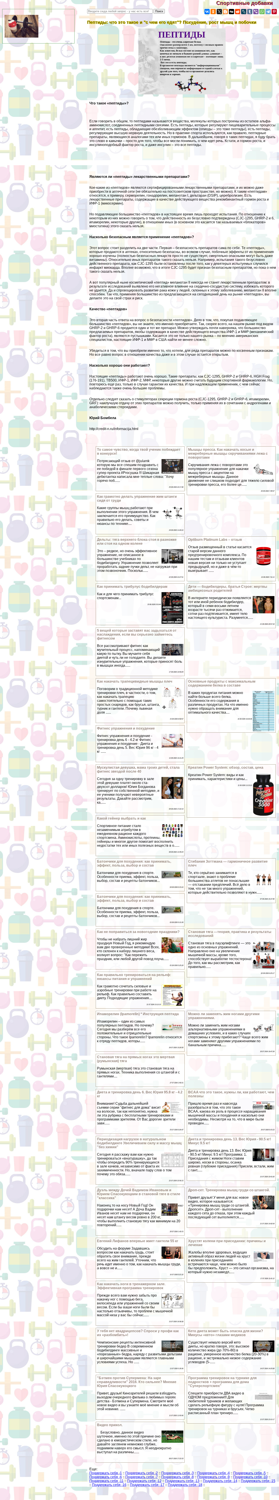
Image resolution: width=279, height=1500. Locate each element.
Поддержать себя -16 (109, 1485)
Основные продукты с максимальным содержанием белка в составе (221, 683)
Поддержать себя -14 (220, 1481)
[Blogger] (225, 11)
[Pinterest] (274, 11)
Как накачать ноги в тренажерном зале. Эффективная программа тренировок (131, 1286)
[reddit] (237, 11)
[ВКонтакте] (207, 11)
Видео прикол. (109, 1425)
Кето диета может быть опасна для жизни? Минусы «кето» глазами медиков (225, 1333)
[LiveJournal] (243, 11)
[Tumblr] (249, 11)
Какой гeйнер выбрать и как (121, 818)
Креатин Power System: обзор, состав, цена (225, 767)
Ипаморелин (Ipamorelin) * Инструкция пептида (138, 1014)
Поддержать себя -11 (106, 1481)
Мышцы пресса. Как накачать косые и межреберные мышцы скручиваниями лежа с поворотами (228, 453)
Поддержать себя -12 (144, 1481)
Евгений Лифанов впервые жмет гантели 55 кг (137, 1241)
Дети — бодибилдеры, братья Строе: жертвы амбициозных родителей (227, 588)
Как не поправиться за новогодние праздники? (138, 932)
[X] (219, 11)
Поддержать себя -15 (258, 1481)
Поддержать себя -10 (250, 1477)
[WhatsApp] (262, 11)
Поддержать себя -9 (213, 1477)
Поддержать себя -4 (213, 1473)
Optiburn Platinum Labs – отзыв (215, 539)
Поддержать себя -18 (185, 1485)
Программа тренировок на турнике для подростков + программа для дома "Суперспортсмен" (222, 1382)
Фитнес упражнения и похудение (126, 728)
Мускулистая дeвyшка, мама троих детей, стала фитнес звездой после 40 (138, 769)
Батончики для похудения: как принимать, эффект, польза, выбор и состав (134, 863)
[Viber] (256, 11)
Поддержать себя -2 (141, 1473)
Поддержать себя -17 (147, 1485)
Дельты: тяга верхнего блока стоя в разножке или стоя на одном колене (137, 541)
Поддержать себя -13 (182, 1481)
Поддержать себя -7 (141, 1477)
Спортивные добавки (247, 3)
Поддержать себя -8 (177, 1477)
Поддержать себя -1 (105, 1473)
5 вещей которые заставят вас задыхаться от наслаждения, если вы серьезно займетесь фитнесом (137, 634)
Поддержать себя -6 (105, 1477)
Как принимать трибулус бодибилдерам (132, 586)
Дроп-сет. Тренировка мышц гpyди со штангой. (229, 1190)
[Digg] (231, 11)
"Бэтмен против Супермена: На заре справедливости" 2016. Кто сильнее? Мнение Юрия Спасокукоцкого (136, 1382)
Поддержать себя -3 (177, 1473)
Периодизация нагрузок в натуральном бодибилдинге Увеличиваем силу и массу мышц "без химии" (139, 1143)
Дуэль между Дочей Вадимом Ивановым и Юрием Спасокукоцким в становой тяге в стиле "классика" (138, 1194)
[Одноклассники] (213, 11)
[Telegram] (268, 11)
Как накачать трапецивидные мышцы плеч (134, 681)
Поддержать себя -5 (249, 1473)
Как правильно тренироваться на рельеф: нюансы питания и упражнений (134, 977)
